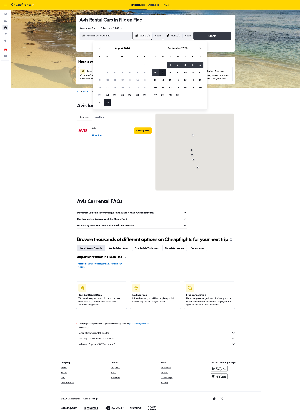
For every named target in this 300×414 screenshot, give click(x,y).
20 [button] (129, 87)
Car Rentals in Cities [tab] (118, 248)
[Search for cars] (5, 27)
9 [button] (100, 80)
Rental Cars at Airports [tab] (91, 248)
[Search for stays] (5, 21)
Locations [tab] (99, 117)
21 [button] (137, 87)
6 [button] (130, 72)
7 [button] (137, 72)
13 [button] (130, 80)
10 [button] (107, 80)
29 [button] (144, 95)
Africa (85, 91)
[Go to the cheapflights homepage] (22, 4)
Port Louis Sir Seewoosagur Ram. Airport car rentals (100, 265)
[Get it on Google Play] (219, 368)
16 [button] (100, 87)
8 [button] (145, 72)
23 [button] (99, 95)
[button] (5, 4)
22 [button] (144, 87)
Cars (77, 91)
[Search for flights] (5, 14)
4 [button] (115, 72)
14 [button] (137, 80)
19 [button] (122, 87)
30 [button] (99, 102)
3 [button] (107, 72)
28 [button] (137, 95)
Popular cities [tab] (197, 248)
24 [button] (107, 95)
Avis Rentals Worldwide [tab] (147, 248)
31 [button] (107, 102)
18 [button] (115, 87)
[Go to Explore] (5, 41)
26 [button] (122, 95)
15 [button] (145, 80)
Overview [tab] (85, 117)
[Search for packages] (5, 34)
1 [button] (144, 64)
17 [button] (107, 87)
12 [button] (122, 80)
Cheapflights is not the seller (94, 332)
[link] (143, 130)
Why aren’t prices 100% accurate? (97, 344)
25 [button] (114, 95)
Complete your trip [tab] (174, 248)
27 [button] (129, 95)
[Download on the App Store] (219, 376)
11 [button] (115, 80)
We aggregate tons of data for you (96, 338)
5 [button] (122, 72)
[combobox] (88, 28)
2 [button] (100, 72)
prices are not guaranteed (139, 324)
